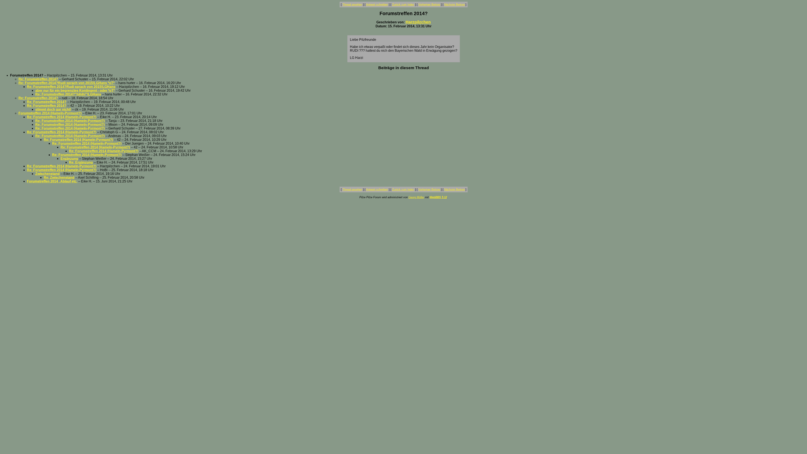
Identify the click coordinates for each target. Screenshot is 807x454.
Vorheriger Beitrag (429, 4)
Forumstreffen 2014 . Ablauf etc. (52, 181)
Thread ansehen (352, 4)
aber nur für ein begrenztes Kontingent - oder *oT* (75, 90)
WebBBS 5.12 (438, 197)
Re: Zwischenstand (59, 177)
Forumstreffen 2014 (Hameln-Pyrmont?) (50, 113)
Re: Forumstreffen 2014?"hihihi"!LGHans (68, 94)
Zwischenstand (47, 174)
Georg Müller (416, 197)
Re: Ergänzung (81, 162)
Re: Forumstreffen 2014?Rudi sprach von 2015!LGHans (71, 86)
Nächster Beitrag (454, 4)
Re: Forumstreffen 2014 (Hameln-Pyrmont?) (61, 117)
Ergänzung (69, 158)
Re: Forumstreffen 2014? (38, 79)
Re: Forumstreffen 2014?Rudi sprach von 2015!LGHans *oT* (66, 83)
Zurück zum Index (403, 4)
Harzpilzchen (418, 22)
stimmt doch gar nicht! (53, 109)
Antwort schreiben (377, 4)
